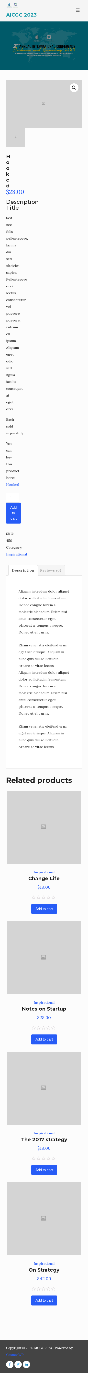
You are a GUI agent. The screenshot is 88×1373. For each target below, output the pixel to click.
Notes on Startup (44, 1009)
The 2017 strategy (44, 1139)
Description (23, 570)
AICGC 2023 (21, 15)
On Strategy (44, 1270)
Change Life (44, 878)
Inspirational (16, 554)
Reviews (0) (50, 570)
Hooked (12, 484)
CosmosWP (15, 1355)
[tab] (23, 570)
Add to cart (13, 512)
